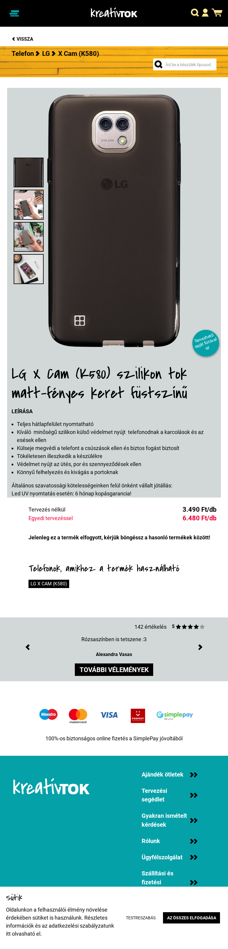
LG (46, 53)
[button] (195, 13)
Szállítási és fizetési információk (157, 882)
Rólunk (151, 841)
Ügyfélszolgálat (162, 857)
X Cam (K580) (78, 53)
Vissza (24, 39)
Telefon (23, 53)
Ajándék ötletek (162, 774)
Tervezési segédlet (154, 795)
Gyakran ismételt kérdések (164, 820)
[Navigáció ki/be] (14, 13)
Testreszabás (141, 918)
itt (8, 934)
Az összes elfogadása (191, 918)
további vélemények (114, 670)
